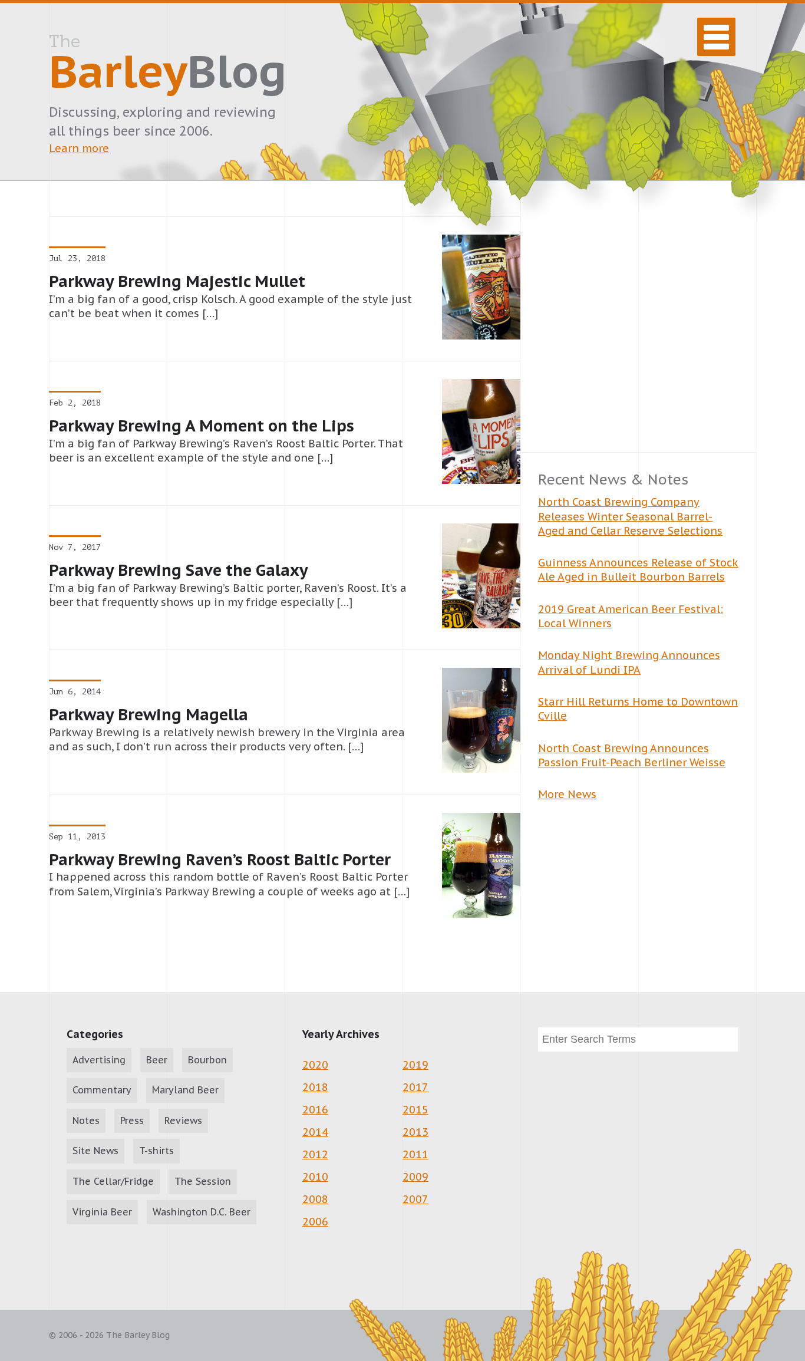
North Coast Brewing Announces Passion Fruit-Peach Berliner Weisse (631, 755)
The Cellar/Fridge (113, 1181)
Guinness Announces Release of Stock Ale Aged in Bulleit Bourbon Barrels (638, 570)
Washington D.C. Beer (201, 1212)
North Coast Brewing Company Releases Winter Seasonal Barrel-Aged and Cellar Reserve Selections (630, 516)
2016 (315, 1109)
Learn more (79, 148)
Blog (167, 65)
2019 (415, 1065)
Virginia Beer (102, 1212)
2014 (315, 1132)
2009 (415, 1177)
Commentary (101, 1090)
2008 (315, 1199)
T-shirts (156, 1150)
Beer (156, 1060)
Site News (95, 1150)
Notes (86, 1120)
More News (567, 794)
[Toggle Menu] (716, 37)
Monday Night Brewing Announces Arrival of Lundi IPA (629, 662)
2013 (415, 1132)
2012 (315, 1154)
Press (132, 1120)
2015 (415, 1109)
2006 (315, 1221)
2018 (315, 1087)
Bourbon (207, 1060)
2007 (415, 1199)
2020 (315, 1065)
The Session (202, 1181)
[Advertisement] (638, 334)
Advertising (99, 1060)
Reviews (183, 1120)
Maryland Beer (185, 1090)
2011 (415, 1154)
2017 (415, 1087)
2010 (315, 1177)
